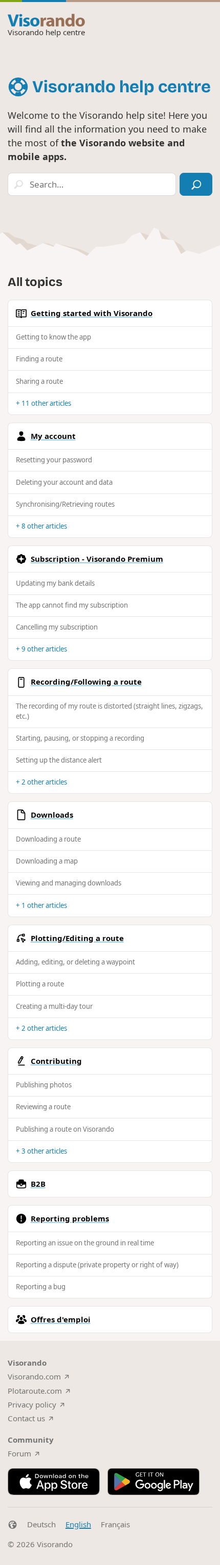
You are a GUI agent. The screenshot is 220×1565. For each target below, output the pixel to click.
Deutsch (41, 1524)
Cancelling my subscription (57, 627)
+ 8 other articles (41, 526)
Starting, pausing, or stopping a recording (80, 738)
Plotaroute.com (35, 1391)
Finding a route (39, 358)
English (78, 1524)
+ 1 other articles (41, 905)
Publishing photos (44, 1084)
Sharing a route (39, 381)
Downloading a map (47, 861)
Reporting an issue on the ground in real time (85, 1242)
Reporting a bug (40, 1286)
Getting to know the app (53, 337)
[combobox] (92, 184)
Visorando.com (34, 1376)
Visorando (55, 1544)
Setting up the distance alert (59, 760)
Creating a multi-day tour (54, 1006)
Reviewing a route (43, 1106)
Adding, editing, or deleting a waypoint (75, 962)
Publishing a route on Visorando (65, 1129)
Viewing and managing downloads (68, 883)
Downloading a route (48, 839)
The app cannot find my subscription (72, 605)
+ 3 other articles (41, 1151)
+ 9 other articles (41, 649)
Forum (19, 1453)
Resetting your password (54, 459)
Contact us (26, 1418)
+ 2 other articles (41, 782)
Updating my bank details (55, 583)
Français (115, 1524)
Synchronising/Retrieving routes (65, 504)
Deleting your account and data (64, 482)
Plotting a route (40, 983)
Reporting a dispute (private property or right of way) (97, 1264)
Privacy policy (32, 1404)
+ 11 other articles (43, 403)
